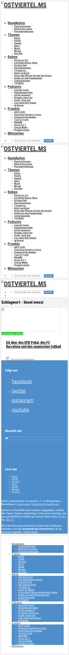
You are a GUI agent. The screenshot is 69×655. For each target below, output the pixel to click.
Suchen (48, 140)
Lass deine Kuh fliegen (25, 103)
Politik (17, 40)
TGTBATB (19, 83)
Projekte (14, 109)
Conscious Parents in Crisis (27, 114)
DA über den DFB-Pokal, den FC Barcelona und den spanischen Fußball (33, 344)
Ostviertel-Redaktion (22, 359)
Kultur (17, 38)
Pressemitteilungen (24, 31)
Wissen (17, 51)
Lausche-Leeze (21, 90)
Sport (17, 46)
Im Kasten (19, 105)
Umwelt (17, 43)
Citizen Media (21, 127)
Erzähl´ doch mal (22, 100)
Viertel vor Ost (21, 60)
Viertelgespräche (22, 68)
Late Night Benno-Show (25, 63)
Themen (14, 35)
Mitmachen (16, 133)
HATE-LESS (19, 112)
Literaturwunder (22, 80)
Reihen (12, 57)
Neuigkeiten (16, 23)
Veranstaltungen (22, 26)
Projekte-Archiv (21, 130)
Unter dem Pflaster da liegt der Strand (33, 75)
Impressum (23, 504)
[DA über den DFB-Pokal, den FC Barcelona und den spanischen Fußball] (31, 330)
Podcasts (14, 87)
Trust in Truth (21, 119)
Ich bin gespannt (22, 95)
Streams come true (23, 97)
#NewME (18, 122)
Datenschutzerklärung (45, 504)
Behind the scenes (23, 29)
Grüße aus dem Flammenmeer (28, 78)
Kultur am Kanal (22, 73)
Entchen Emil (20, 65)
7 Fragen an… (20, 70)
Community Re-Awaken (25, 117)
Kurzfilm (18, 53)
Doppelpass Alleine (12, 333)
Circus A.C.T (20, 125)
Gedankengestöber (23, 92)
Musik (17, 48)
